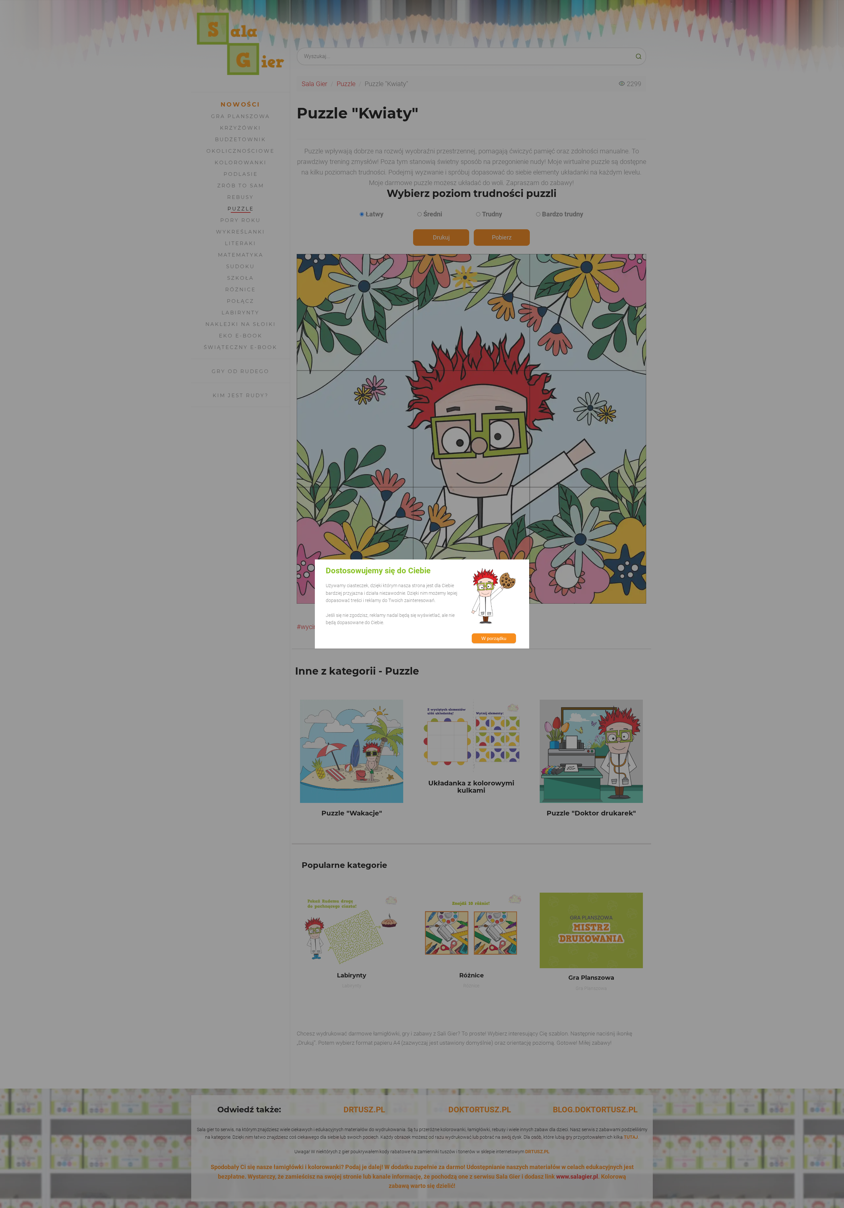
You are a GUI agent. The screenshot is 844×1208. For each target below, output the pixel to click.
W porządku (493, 638)
